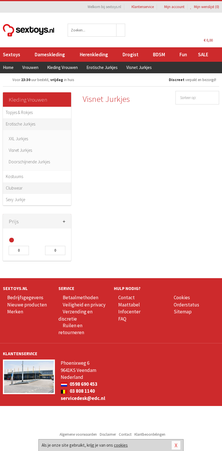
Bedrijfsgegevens (25, 297)
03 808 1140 (82, 391)
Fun (183, 54)
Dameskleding (50, 54)
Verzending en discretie (75, 315)
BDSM (159, 54)
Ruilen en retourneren (71, 329)
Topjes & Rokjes (19, 112)
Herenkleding (94, 54)
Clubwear (14, 188)
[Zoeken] (120, 30)
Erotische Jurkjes (20, 124)
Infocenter (129, 311)
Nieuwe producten (27, 305)
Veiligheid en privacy (84, 305)
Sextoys (11, 54)
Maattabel (129, 305)
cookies (121, 445)
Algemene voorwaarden (78, 434)
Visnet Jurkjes (20, 150)
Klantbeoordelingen (149, 434)
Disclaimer (108, 434)
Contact (126, 297)
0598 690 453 (83, 384)
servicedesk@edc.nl (83, 398)
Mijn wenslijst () (206, 6)
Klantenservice (143, 6)
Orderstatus (186, 305)
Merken (15, 311)
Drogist (130, 54)
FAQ (122, 319)
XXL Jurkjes (18, 138)
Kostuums (14, 176)
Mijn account (174, 6)
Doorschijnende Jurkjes (29, 161)
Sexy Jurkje (15, 199)
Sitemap (183, 311)
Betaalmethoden (80, 297)
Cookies (182, 297)
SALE (203, 54)
